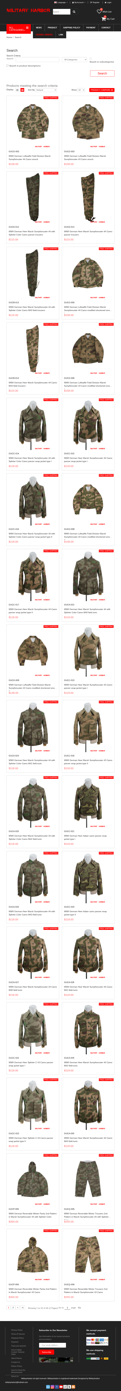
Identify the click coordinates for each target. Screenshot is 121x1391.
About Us (15, 1376)
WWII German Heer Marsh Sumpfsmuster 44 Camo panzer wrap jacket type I (88, 459)
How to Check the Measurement (18, 1371)
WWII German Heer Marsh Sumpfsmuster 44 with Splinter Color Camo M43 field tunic (32, 913)
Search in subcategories (102, 62)
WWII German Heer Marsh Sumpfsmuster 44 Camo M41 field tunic (88, 988)
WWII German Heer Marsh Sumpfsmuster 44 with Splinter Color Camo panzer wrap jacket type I (32, 459)
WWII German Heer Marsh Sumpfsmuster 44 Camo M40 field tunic (33, 988)
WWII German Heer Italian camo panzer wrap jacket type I (85, 837)
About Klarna (16, 1358)
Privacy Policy (16, 1330)
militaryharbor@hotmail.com (16, 1382)
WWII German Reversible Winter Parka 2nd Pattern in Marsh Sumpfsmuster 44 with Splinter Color (33, 1215)
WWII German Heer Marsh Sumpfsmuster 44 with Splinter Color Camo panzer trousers (32, 233)
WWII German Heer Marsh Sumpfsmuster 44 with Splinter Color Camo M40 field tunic (87, 611)
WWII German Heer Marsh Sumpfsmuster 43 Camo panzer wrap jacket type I (88, 686)
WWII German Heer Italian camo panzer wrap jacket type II (85, 913)
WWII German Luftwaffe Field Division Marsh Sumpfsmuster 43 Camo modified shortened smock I (88, 385)
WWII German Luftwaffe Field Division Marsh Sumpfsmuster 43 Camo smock (85, 157)
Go (79, 1307)
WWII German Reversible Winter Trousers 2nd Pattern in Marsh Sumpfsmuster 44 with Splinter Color (86, 1216)
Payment (14, 1342)
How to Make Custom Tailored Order (17, 1352)
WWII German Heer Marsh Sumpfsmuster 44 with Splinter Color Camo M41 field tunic (32, 762)
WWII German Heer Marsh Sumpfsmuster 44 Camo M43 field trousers (33, 384)
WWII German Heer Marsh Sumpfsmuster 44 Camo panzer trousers (88, 233)
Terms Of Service (18, 1334)
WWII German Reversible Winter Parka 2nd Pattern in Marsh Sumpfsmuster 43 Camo (33, 1290)
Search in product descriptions (25, 66)
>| (22, 1307)
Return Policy (16, 1366)
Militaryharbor (94, 1378)
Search (18, 37)
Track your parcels (18, 1346)
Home (9, 37)
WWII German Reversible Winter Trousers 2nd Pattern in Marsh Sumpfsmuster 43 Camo (85, 1290)
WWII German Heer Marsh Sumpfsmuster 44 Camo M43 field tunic (88, 1139)
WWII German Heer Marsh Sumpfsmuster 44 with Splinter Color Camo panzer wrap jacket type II (32, 535)
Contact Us (15, 1362)
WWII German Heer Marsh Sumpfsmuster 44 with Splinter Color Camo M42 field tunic (32, 837)
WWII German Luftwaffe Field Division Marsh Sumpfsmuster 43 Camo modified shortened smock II (33, 687)
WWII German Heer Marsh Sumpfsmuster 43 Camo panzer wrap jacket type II (88, 762)
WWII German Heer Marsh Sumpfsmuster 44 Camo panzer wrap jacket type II (33, 611)
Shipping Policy (17, 1338)
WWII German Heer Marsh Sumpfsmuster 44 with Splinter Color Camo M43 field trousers (32, 308)
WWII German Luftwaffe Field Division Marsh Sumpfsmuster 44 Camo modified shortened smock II (88, 536)
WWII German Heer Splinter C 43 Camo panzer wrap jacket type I (31, 1064)
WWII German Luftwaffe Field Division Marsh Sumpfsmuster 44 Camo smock (30, 157)
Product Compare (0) (102, 90)
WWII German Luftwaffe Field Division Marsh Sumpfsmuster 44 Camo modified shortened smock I (88, 309)
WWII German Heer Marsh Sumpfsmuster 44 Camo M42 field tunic (88, 1064)
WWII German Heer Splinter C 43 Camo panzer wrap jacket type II (31, 1139)
